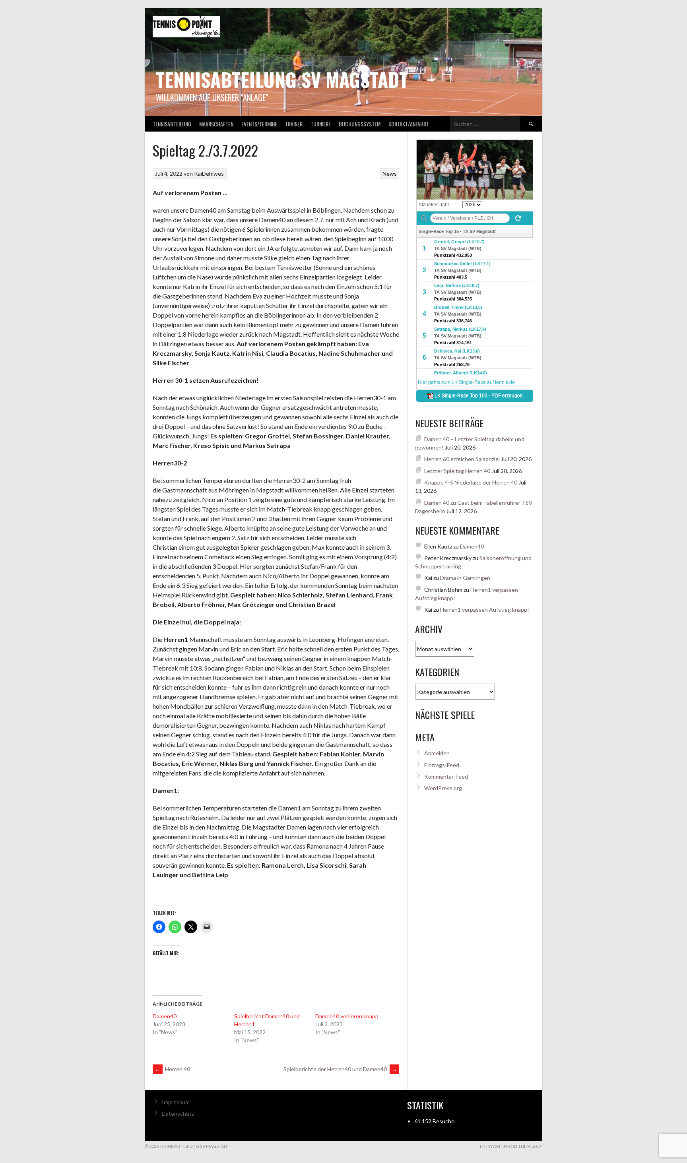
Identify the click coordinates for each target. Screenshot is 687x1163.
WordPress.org (443, 788)
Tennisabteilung (172, 124)
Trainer (294, 124)
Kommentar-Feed (446, 776)
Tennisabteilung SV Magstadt (282, 79)
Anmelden (437, 753)
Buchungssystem (359, 124)
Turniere (321, 124)
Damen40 (165, 1016)
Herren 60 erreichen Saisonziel (462, 459)
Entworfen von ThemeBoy (511, 1146)
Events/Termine (259, 124)
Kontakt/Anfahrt (408, 124)
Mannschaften (216, 124)
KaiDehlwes (209, 173)
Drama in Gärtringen (465, 577)
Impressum (176, 1102)
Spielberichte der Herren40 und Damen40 (340, 1069)
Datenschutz (178, 1113)
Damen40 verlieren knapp (346, 1016)
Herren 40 (172, 1069)
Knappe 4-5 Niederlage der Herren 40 (470, 482)
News (389, 173)
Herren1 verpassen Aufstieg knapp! (484, 609)
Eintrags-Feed (441, 765)
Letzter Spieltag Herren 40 (457, 470)
